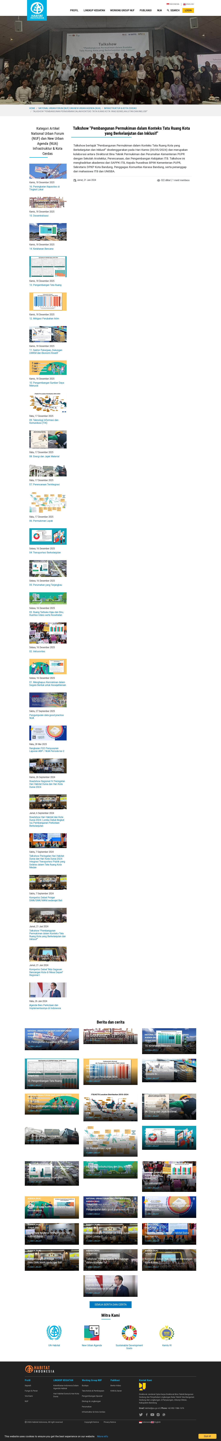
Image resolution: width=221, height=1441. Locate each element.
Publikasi (146, 10)
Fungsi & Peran (31, 1391)
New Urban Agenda (92, 1345)
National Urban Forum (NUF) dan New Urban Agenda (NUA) (69, 108)
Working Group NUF (122, 10)
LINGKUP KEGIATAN (94, 10)
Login (188, 10)
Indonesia (174, 4)
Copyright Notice (91, 1422)
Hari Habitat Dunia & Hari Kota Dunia (66, 1395)
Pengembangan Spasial (92, 1396)
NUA (159, 10)
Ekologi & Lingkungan (91, 1401)
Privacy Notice (110, 1422)
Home (32, 108)
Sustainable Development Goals (129, 1347)
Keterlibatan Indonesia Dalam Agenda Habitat (66, 1386)
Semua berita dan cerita (111, 1304)
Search (175, 10)
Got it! (207, 1436)
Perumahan (87, 1407)
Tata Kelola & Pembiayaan (93, 1391)
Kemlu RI (167, 1345)
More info (102, 1436)
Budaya (85, 1385)
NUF (26, 1401)
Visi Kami (29, 1396)
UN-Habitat (54, 1345)
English (190, 4)
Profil (74, 10)
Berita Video (115, 1385)
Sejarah (28, 1385)
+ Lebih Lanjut (35, 1046)
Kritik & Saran (116, 1391)
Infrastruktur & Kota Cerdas (120, 108)
